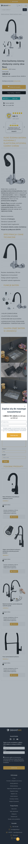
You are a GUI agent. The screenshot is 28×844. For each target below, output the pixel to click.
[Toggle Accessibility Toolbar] (18, 839)
